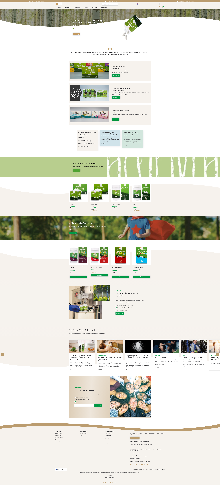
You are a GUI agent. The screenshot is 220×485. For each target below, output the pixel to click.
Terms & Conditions (149, 469)
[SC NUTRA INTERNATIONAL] (59, 3)
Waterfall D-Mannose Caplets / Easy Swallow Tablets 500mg (99, 203)
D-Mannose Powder (58, 435)
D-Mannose (59, 7)
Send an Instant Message (135, 458)
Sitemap (163, 469)
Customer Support (83, 431)
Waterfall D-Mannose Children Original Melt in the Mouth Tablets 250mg (141, 266)
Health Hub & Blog (108, 433)
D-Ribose (56, 444)
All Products (94, 7)
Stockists (157, 4)
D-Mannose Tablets (58, 433)
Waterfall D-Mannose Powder (117, 203)
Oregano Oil (67, 7)
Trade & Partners (108, 439)
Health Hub (152, 4)
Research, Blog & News (109, 431)
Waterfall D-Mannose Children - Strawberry (99, 266)
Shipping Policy (157, 469)
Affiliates (106, 443)
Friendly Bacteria (77, 7)
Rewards (161, 4)
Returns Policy (141, 469)
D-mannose (115, 75)
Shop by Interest (104, 7)
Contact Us (80, 149)
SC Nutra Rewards (83, 433)
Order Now (103, 143)
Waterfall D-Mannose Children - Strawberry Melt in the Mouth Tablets (120, 266)
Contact (143, 4)
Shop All (75, 34)
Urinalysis (57, 440)
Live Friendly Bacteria (59, 437)
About (147, 4)
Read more (72, 370)
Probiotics (114, 119)
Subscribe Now (134, 438)
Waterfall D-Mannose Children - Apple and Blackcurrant (78, 266)
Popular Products (58, 431)
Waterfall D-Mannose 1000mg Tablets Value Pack (141, 203)
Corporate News (108, 435)
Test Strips (86, 7)
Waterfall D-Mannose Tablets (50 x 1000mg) (78, 203)
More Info (75, 170)
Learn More (72, 233)
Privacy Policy (135, 469)
